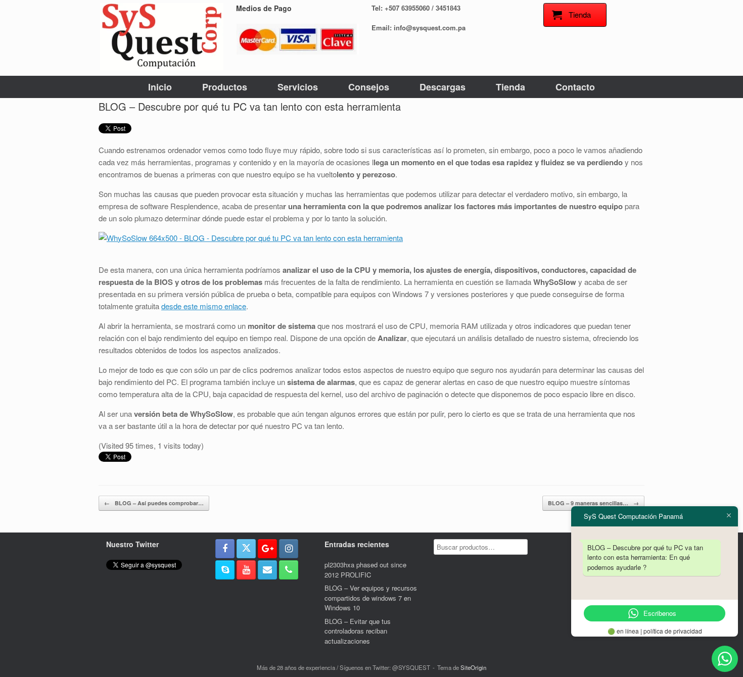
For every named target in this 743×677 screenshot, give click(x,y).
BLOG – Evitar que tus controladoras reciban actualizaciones (357, 631)
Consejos (368, 86)
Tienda (510, 86)
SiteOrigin (473, 667)
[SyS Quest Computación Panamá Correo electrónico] (267, 569)
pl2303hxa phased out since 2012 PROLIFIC (365, 569)
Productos (224, 86)
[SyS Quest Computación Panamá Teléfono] (288, 569)
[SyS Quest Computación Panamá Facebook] (225, 548)
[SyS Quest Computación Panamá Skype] (225, 569)
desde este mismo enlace (203, 306)
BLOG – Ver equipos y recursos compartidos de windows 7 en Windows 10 (370, 597)
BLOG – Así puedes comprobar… (154, 503)
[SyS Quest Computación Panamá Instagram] (288, 548)
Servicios (297, 86)
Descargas (443, 86)
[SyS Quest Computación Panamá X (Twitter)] (246, 548)
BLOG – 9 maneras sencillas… (593, 503)
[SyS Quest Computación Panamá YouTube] (246, 569)
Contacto (575, 86)
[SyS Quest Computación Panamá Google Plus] (267, 548)
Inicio (160, 86)
